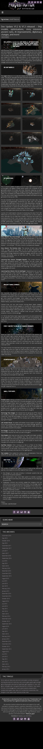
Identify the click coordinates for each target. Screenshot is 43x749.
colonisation (24, 680)
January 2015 (5, 591)
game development (13, 684)
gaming (27, 684)
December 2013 (6, 619)
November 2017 (6, 546)
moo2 (18, 688)
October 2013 (6, 621)
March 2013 (5, 634)
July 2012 (4, 654)
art (8, 680)
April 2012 (5, 661)
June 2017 (5, 551)
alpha (6, 680)
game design (4, 684)
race (14, 690)
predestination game (6, 690)
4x (3, 680)
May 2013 (4, 631)
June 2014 (5, 606)
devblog (3, 682)
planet (22, 688)
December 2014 (6, 593)
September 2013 (6, 624)
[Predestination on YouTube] (41, 2)
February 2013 (6, 636)
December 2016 (6, 556)
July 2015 (4, 581)
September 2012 (6, 649)
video (27, 692)
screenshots (32, 690)
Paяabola (21, 716)
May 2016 (4, 563)
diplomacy (16, 682)
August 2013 (5, 626)
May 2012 (4, 659)
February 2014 (6, 616)
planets (26, 688)
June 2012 (5, 656)
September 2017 (6, 548)
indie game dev (8, 686)
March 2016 (5, 566)
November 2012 (6, 644)
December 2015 (6, 571)
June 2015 (5, 583)
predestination (32, 688)
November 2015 (6, 573)
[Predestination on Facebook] (29, 2)
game (31, 682)
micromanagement (11, 688)
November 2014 (6, 596)
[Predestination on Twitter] (32, 2)
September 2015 (6, 576)
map (34, 686)
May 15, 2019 (5, 37)
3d (1, 680)
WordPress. (28, 716)
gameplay (22, 684)
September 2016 (6, 558)
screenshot (25, 690)
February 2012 (6, 666)
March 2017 (5, 553)
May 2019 (4, 538)
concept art (35, 680)
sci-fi (20, 690)
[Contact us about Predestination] (38, 2)
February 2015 (6, 588)
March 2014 (5, 614)
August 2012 (5, 651)
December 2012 (6, 641)
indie (35, 684)
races (17, 690)
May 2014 (4, 609)
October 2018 (6, 541)
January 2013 (5, 639)
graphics (31, 684)
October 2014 (6, 598)
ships (7, 692)
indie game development (20, 686)
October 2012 (6, 646)
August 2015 (5, 578)
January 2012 (5, 669)
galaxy (28, 682)
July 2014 (4, 604)
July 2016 (4, 561)
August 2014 (5, 601)
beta (11, 680)
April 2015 (5, 586)
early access (23, 682)
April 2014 (5, 611)
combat (30, 680)
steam (15, 692)
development (9, 682)
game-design (37, 682)
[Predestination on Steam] (35, 2)
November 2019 (6, 535)
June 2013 (5, 629)
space (11, 692)
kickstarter (30, 686)
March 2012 (5, 664)
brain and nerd (17, 680)
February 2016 (6, 568)
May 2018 (4, 543)
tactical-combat (21, 692)
